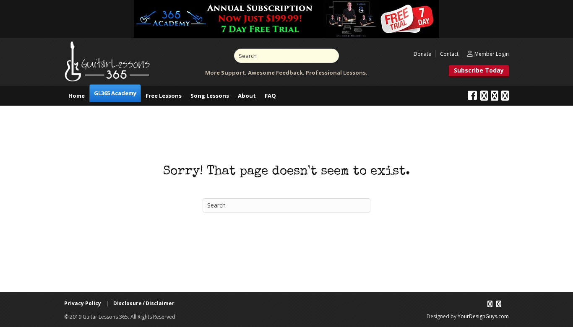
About (247, 95)
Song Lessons (209, 95)
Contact (449, 53)
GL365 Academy (115, 93)
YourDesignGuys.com (483, 316)
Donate (422, 53)
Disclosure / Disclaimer (144, 303)
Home (76, 95)
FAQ (270, 95)
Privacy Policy (82, 303)
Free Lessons (164, 95)
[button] (479, 71)
